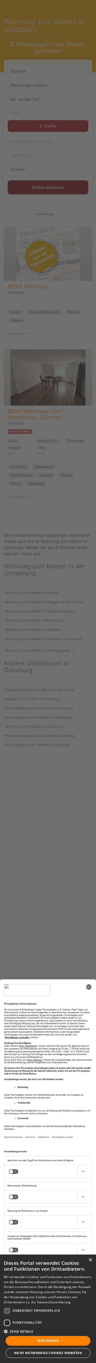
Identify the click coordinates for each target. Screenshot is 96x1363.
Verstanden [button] (48, 1341)
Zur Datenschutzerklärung (50, 1302)
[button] (48, 1331)
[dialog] (48, 1309)
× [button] (90, 1260)
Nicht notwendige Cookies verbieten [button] (48, 1353)
